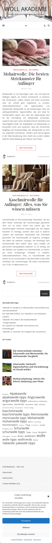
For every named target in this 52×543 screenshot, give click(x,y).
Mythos (30, 422)
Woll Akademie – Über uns (13, 466)
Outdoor (21, 425)
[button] (48, 496)
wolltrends (25, 439)
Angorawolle (36, 397)
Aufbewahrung (33, 401)
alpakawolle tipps (14, 397)
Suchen (45, 293)
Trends (34, 432)
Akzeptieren (26, 521)
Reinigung (5, 429)
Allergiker (5, 394)
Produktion (35, 425)
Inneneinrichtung (8, 408)
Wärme (35, 440)
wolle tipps (9, 439)
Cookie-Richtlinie (16, 539)
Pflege (28, 425)
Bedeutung (43, 401)
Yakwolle (8, 443)
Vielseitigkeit (6, 436)
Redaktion (11, 156)
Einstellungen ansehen (26, 534)
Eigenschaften (7, 404)
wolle (41, 435)
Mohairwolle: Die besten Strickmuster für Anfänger (26, 78)
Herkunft (42, 404)
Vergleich (42, 432)
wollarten (30, 436)
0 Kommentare (44, 156)
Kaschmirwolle (21, 196)
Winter (21, 436)
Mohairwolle (20, 70)
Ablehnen (26, 527)
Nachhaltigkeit (10, 424)
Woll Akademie (26, 9)
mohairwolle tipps (14, 421)
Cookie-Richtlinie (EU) (11, 483)
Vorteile (13, 436)
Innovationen (19, 408)
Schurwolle (21, 428)
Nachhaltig (37, 422)
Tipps (28, 432)
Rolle (11, 429)
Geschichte (19, 404)
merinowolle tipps (14, 417)
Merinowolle (39, 414)
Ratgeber (33, 70)
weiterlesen (26, 148)
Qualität (42, 425)
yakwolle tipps (25, 443)
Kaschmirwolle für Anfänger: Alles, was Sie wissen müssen (26, 204)
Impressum (37, 539)
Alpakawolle (18, 393)
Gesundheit (29, 404)
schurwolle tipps (13, 431)
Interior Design (29, 408)
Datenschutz (28, 539)
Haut (36, 404)
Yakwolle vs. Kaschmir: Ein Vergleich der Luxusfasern (24, 331)
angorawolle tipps (14, 400)
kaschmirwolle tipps (16, 414)
